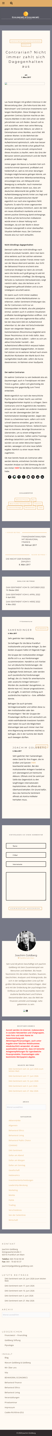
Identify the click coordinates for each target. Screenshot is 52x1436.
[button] (9, 477)
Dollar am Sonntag (17, 1165)
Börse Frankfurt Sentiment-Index (20, 504)
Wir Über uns (11, 1367)
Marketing (13, 1190)
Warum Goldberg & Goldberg (18, 1362)
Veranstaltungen (12, 1397)
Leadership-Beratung (18, 1185)
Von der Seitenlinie (17, 1215)
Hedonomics (14, 1175)
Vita (6, 1372)
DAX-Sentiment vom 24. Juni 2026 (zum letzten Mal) (26, 1070)
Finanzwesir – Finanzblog (16, 1335)
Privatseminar (11, 1402)
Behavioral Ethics (16, 1130)
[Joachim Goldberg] (26, 15)
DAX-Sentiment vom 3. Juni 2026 (23, 1086)
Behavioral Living (16, 1135)
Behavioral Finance (22, 500)
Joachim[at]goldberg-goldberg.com (17, 1266)
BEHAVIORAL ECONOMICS (16, 1377)
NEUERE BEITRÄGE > (39, 555)
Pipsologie (9, 1345)
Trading (12, 1205)
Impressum (10, 1407)
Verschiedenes (15, 1210)
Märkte (26, 45)
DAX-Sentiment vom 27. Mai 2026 (23, 1091)
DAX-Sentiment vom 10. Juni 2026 (23, 1081)
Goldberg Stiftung (13, 1340)
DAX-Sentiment (30, 508)
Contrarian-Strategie (14, 508)
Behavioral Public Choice (20, 1140)
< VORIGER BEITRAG (12, 532)
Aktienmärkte (15, 1120)
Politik (11, 1200)
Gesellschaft (14, 1170)
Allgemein (13, 1125)
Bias (33, 500)
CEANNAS (13, 1145)
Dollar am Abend (16, 1155)
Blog (7, 1357)
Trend (40, 508)
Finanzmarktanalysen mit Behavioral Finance (34, 539)
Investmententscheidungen (26, 41)
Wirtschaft (13, 1220)
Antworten (42, 629)
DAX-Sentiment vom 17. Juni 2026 (23, 1076)
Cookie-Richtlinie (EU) (14, 1412)
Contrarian (37, 504)
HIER (33, 762)
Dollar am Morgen (17, 1160)
